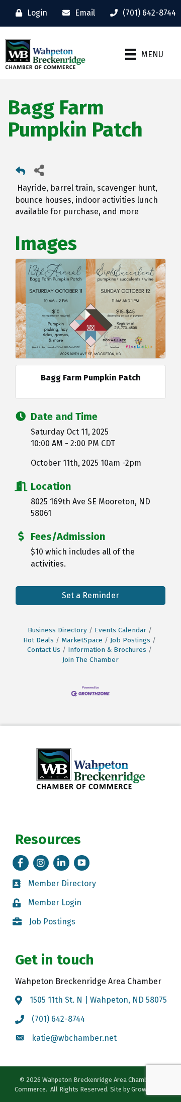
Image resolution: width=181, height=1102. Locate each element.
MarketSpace (82, 640)
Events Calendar (120, 630)
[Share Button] (39, 170)
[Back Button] (20, 173)
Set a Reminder (90, 595)
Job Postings (130, 640)
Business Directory (57, 630)
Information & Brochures (107, 649)
